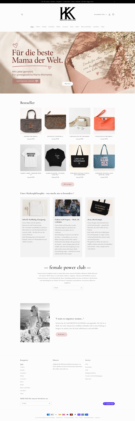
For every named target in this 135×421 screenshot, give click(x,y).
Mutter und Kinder (25, 387)
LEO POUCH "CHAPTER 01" (55, 136)
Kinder (22, 384)
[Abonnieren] (81, 288)
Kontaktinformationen (89, 417)
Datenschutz (88, 367)
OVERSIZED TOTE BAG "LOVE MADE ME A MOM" (104, 174)
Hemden (22, 370)
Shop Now (67, 83)
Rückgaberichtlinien (90, 373)
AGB (86, 370)
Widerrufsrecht (59, 417)
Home (21, 364)
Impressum (88, 378)
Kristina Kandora (42, 417)
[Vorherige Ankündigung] (20, 1)
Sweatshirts (23, 373)
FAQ (86, 364)
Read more (61, 334)
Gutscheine (23, 390)
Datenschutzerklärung (69, 417)
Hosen (21, 381)
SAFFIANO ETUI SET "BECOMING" (80, 136)
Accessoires (23, 378)
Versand (80, 417)
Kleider (22, 376)
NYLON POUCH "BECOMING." (104, 136)
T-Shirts (22, 367)
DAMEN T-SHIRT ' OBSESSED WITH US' (31, 174)
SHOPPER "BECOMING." (31, 136)
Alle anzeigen (67, 184)
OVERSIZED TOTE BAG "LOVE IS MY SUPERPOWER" (79, 174)
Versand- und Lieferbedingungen (93, 376)
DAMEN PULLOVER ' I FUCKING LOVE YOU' (55, 174)
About (22, 393)
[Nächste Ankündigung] (114, 1)
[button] (22, 14)
